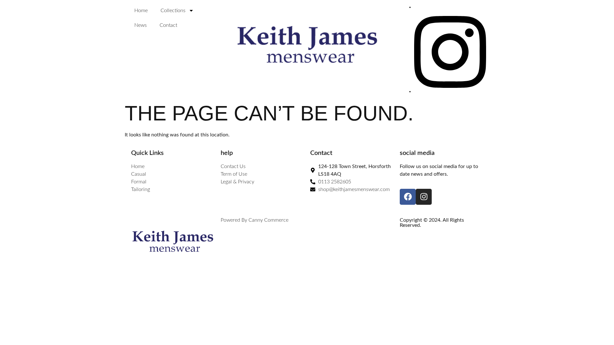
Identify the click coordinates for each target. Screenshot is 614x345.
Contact (168, 25)
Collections (173, 10)
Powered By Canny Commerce (254, 220)
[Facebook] (408, 197)
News (140, 25)
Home (141, 10)
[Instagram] (450, 91)
